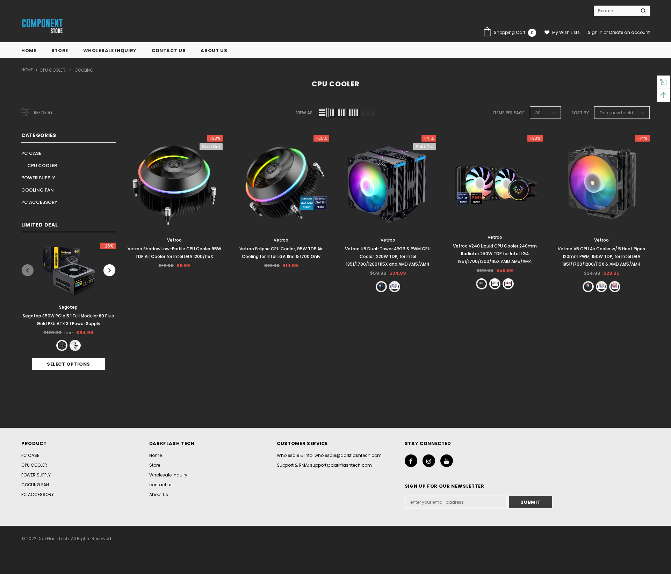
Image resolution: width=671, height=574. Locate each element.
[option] (68, 306)
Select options (68, 364)
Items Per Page (509, 113)
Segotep (68, 307)
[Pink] (508, 284)
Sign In (596, 32)
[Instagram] (429, 460)
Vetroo (174, 240)
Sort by (580, 113)
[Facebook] (411, 460)
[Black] (62, 345)
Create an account (629, 32)
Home (27, 70)
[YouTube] (446, 460)
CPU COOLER (52, 70)
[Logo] (42, 26)
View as (304, 113)
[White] (75, 345)
